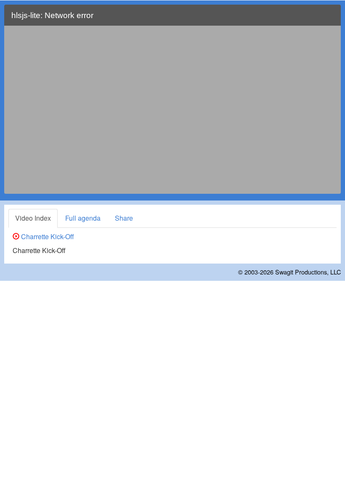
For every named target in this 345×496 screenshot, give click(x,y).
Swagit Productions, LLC (308, 271)
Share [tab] (124, 218)
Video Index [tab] (33, 218)
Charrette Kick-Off (46, 236)
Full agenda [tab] (83, 218)
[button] (329, 19)
